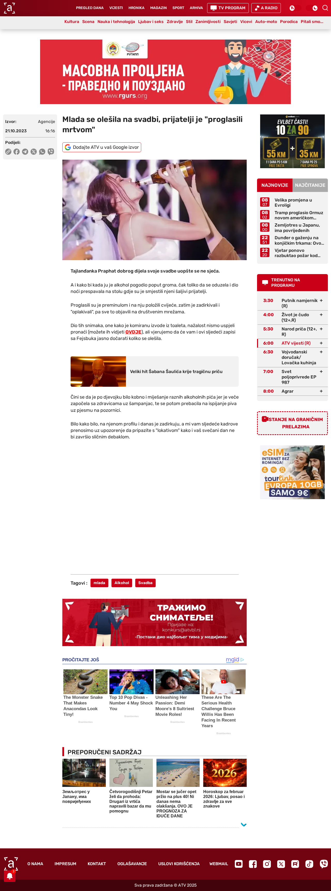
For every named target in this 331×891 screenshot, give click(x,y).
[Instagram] (267, 864)
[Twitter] (281, 864)
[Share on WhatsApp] (42, 152)
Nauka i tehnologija (116, 21)
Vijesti (116, 8)
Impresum (65, 863)
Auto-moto (266, 21)
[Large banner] (165, 72)
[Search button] (325, 8)
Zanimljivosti (208, 21)
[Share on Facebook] (16, 152)
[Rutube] (295, 864)
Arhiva (196, 8)
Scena (88, 21)
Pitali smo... (312, 21)
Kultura (71, 21)
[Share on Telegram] (25, 152)
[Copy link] (8, 152)
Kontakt (97, 863)
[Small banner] (292, 141)
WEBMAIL (218, 863)
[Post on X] (34, 152)
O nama (35, 863)
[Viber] (324, 864)
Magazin (158, 8)
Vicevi (246, 21)
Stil (189, 21)
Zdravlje (175, 21)
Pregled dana (90, 8)
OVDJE (133, 332)
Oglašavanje (132, 863)
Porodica (289, 21)
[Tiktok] (309, 864)
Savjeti (230, 21)
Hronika (137, 8)
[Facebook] (253, 864)
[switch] (295, 8)
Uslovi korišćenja (179, 863)
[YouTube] (239, 864)
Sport (178, 8)
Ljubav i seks (151, 21)
